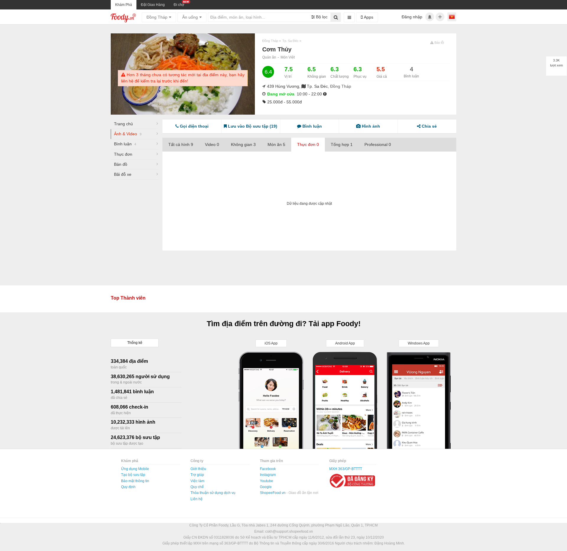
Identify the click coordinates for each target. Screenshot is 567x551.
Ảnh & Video (127, 133)
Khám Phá (123, 5)
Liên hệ (196, 499)
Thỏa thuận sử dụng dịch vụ (212, 493)
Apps (368, 17)
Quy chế (197, 487)
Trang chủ (123, 123)
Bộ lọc (321, 16)
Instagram (268, 475)
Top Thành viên (128, 297)
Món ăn (276, 144)
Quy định (128, 487)
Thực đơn (123, 154)
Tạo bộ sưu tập (133, 475)
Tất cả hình (180, 144)
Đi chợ (179, 5)
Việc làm (197, 481)
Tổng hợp (342, 144)
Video (212, 144)
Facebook (268, 469)
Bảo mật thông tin (135, 481)
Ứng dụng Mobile (135, 469)
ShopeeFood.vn (273, 493)
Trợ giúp (197, 475)
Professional (377, 144)
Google (266, 487)
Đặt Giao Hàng (153, 5)
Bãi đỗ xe (122, 174)
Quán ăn (269, 57)
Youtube (266, 481)
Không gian (243, 144)
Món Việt (288, 57)
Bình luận (125, 144)
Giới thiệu (198, 469)
